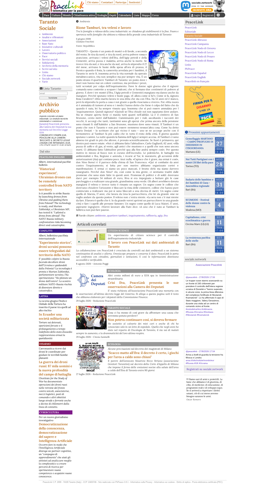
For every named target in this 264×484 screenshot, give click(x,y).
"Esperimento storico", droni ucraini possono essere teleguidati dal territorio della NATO (55, 248)
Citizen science (118, 230)
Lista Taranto (52, 88)
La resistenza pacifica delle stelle (198, 239)
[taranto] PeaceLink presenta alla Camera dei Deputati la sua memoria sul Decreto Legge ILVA (55, 120)
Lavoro (46, 49)
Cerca (155, 15)
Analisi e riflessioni (52, 37)
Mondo (67, 15)
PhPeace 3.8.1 (121, 482)
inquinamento (137, 215)
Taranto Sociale (48, 25)
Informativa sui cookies (164, 482)
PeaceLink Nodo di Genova (200, 48)
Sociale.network (51, 78)
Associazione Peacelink (209, 265)
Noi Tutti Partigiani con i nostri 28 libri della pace (200, 161)
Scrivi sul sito (49, 68)
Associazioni (49, 40)
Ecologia (102, 15)
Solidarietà (48, 62)
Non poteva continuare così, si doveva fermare (142, 320)
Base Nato (47, 43)
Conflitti (45, 230)
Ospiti (112, 15)
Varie (45, 81)
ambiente (100, 215)
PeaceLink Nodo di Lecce (199, 52)
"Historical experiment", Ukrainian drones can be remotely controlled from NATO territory (55, 179)
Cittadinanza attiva (84, 15)
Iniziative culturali (52, 46)
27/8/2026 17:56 (207, 277)
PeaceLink (194, 22)
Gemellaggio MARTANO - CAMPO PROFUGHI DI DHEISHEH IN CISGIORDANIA (199, 143)
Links (45, 72)
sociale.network (195, 259)
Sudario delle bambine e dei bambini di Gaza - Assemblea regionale (199, 182)
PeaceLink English (52, 157)
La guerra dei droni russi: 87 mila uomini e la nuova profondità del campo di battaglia (55, 368)
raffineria (151, 215)
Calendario (125, 15)
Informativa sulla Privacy (141, 482)
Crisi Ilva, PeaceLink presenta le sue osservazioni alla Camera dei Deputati (143, 285)
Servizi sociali (50, 59)
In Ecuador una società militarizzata (54, 316)
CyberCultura (49, 412)
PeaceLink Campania (197, 43)
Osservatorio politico (54, 53)
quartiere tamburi (117, 215)
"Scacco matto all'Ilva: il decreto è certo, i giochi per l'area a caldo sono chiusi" (143, 355)
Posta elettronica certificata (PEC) (207, 482)
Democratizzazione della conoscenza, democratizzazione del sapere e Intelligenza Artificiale (55, 432)
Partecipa (121, 2)
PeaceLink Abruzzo (196, 39)
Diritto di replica (183, 482)
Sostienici (134, 2)
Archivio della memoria (55, 65)
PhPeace (190, 68)
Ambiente (47, 34)
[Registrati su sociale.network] (202, 11)
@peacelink (191, 277)
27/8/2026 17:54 (207, 351)
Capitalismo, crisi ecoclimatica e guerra (198, 219)
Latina (43, 296)
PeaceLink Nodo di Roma (199, 60)
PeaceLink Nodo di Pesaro (200, 56)
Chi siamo (93, 2)
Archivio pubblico (49, 107)
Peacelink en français (197, 81)
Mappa (146, 15)
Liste (136, 15)
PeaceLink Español (195, 72)
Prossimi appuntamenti (204, 132)
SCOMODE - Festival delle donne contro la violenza (198, 203)
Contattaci (107, 2)
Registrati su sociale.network (205, 369)
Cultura (56, 15)
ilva (166, 215)
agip (160, 215)
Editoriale (190, 31)
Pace (46, 15)
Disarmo (45, 343)
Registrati (208, 15)
